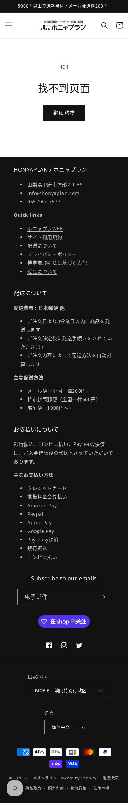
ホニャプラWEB (45, 228)
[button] (8, 25)
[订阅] (103, 597)
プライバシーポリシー (52, 254)
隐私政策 (33, 788)
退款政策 (111, 777)
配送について (42, 245)
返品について (42, 271)
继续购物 (64, 112)
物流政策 (79, 788)
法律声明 (102, 788)
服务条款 (56, 788)
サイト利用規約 (44, 237)
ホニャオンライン (41, 777)
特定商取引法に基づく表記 (57, 262)
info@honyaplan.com (53, 193)
